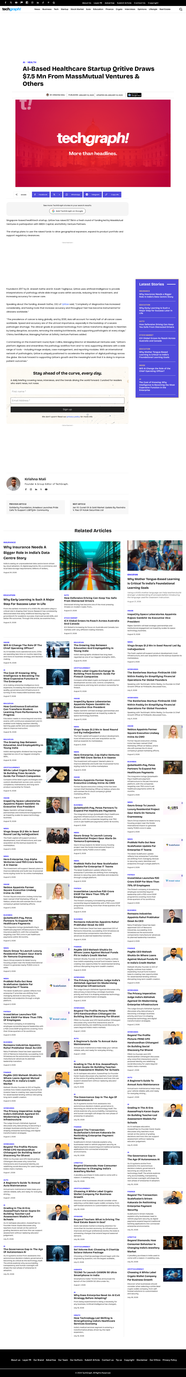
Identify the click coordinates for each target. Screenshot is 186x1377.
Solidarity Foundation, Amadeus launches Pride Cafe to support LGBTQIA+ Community (33, 508)
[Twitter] (11, 3)
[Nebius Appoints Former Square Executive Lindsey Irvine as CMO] (57, 891)
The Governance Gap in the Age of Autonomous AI (23, 1251)
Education (144, 305)
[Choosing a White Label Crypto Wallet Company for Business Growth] (173, 1275)
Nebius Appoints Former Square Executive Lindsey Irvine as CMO (19, 890)
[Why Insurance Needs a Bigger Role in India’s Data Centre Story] (90, 565)
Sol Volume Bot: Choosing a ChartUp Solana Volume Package (96, 1251)
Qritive (65, 304)
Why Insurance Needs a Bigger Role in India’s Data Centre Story (156, 295)
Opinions (78, 1216)
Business (7, 915)
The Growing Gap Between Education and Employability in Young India (23, 745)
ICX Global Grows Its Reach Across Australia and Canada (157, 339)
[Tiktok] (43, 3)
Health (32, 62)
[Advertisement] (93, 37)
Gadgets (78, 1270)
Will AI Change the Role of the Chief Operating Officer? (154, 369)
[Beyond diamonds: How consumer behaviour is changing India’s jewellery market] (173, 1243)
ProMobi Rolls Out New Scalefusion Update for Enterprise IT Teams (18, 984)
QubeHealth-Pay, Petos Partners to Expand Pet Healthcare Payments (18, 920)
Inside (142, 365)
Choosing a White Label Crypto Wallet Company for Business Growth (93, 1194)
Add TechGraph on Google (69, 211)
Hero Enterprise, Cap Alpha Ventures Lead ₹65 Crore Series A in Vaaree (23, 862)
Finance (7, 1072)
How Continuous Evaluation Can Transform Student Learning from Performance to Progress (22, 711)
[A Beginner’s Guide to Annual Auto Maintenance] (57, 1187)
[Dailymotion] (27, 3)
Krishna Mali (59, 95)
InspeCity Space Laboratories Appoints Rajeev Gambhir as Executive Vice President (21, 803)
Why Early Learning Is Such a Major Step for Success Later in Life (155, 311)
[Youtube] (16, 3)
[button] (181, 9)
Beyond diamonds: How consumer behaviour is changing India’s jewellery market (95, 1168)
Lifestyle (78, 1163)
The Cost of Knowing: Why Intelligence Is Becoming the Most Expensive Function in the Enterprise (157, 386)
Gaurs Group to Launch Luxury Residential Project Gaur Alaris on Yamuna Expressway (22, 953)
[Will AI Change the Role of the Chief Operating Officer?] (57, 649)
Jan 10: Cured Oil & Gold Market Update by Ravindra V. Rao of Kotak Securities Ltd (99, 508)
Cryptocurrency (11, 767)
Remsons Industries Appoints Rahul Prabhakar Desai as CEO (22, 1047)
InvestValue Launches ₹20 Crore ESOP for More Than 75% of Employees (22, 1017)
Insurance (144, 291)
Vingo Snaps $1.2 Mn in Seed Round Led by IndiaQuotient (21, 833)
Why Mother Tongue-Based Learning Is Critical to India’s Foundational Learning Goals (154, 355)
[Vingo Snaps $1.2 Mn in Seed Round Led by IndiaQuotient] (57, 836)
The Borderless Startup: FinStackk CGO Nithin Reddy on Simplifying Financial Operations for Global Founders (151, 676)
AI (24, 62)
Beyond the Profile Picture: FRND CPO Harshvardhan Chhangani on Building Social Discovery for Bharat (22, 1151)
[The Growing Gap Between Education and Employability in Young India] (57, 746)
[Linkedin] (38, 3)
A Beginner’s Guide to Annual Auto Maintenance (21, 1184)
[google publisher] (54, 3)
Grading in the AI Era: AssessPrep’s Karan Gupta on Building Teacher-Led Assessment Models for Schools (21, 1214)
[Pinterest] (48, 3)
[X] (41, 489)
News (6, 829)
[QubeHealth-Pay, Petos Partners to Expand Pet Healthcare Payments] (57, 922)
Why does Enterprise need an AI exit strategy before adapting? (97, 1297)
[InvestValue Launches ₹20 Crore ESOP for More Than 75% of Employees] (57, 1019)
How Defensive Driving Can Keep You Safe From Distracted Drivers (156, 325)
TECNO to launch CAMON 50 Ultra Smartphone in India (95, 1274)
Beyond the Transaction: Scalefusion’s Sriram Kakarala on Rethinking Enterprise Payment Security (94, 1134)
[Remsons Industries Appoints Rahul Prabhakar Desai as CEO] (57, 1049)
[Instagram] (32, 3)
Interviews (8, 1108)
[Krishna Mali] (48, 94)
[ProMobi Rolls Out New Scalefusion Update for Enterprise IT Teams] (57, 986)
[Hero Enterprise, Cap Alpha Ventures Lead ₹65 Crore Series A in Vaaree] (57, 863)
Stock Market (146, 335)
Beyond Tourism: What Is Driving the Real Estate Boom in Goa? (97, 1221)
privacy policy (73, 416)
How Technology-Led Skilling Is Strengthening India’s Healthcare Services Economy (94, 1321)
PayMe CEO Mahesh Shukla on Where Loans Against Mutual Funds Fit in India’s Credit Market (22, 1079)
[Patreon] (22, 3)
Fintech (7, 1012)
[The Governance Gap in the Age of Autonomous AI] (57, 1253)
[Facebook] (5, 3)
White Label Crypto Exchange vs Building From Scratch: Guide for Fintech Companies (22, 773)
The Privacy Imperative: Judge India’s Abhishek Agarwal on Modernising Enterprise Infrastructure (22, 1115)
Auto (141, 321)
